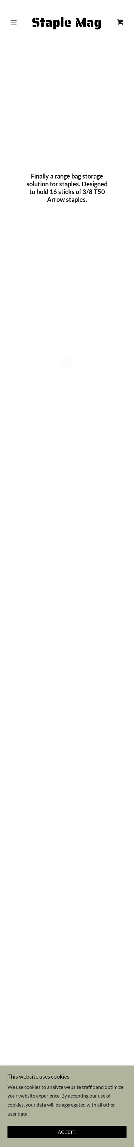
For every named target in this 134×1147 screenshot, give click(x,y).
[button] (16, 22)
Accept (67, 1132)
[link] (67, 22)
